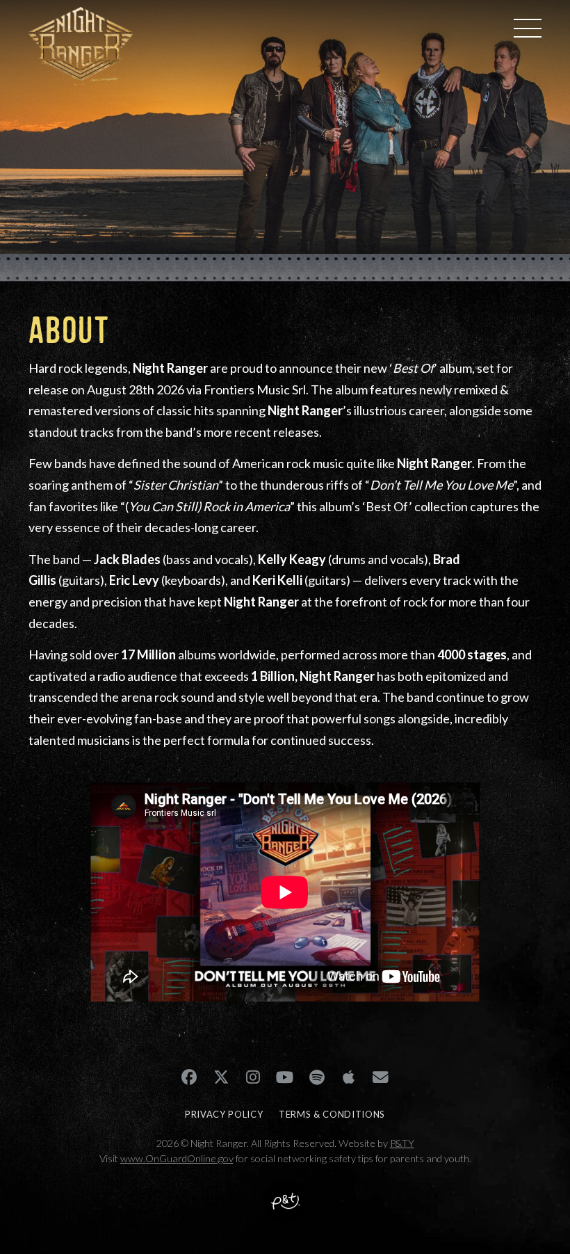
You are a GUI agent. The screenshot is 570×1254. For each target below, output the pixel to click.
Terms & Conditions (332, 1114)
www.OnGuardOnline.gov (177, 1158)
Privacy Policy (224, 1114)
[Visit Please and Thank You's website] (285, 1212)
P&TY (402, 1143)
